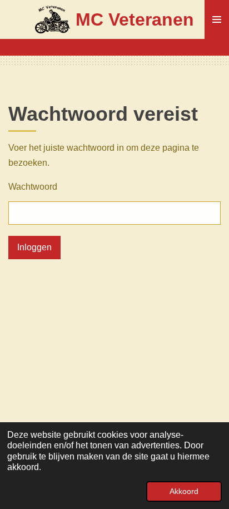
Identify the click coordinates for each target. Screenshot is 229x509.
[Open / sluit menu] (217, 19)
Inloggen (34, 247)
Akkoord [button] (184, 491)
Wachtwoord (32, 186)
